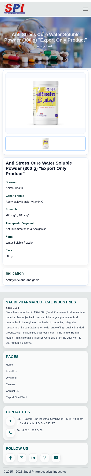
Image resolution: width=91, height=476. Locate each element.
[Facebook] (10, 457)
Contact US (12, 390)
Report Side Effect (16, 397)
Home (9, 364)
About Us (11, 371)
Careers (10, 384)
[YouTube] (56, 457)
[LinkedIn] (33, 457)
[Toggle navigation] (85, 9)
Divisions (11, 377)
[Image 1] (45, 143)
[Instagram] (44, 457)
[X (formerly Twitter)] (21, 457)
